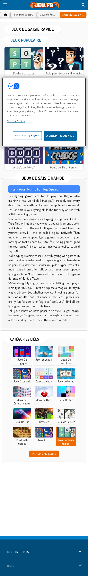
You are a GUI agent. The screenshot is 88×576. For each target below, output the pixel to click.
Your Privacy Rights (27, 135)
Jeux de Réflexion (47, 14)
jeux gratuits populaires (23, 14)
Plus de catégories (44, 454)
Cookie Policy (16, 121)
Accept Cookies (60, 136)
